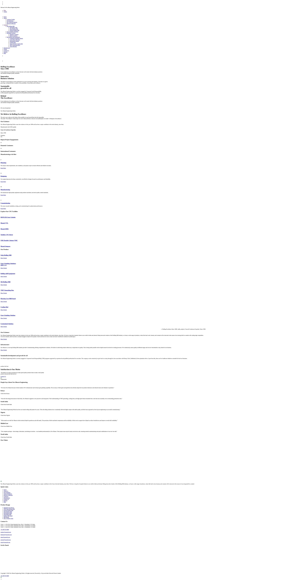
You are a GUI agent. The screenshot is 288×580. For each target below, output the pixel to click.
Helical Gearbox (13, 35)
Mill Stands (6, 517)
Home (5, 16)
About (5, 18)
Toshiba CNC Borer (7, 234)
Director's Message (11, 23)
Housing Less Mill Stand (8, 298)
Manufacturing (5, 189)
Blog (5, 10)
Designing (4, 176)
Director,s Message (8, 495)
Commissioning (5, 203)
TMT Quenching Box (15, 45)
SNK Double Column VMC (9, 240)
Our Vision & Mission (12, 22)
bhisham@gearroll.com (6, 534)
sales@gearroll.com (5, 537)
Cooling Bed (13, 42)
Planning (3, 162)
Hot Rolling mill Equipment (13, 37)
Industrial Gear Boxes (9, 507)
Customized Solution (7, 324)
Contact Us (6, 50)
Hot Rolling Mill (10, 26)
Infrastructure (7, 48)
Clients (5, 11)
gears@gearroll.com (5, 542)
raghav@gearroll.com (6, 532)
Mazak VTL (4, 223)
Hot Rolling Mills (8, 513)
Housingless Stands (14, 41)
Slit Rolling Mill (13, 27)
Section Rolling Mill (14, 30)
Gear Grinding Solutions (12, 31)
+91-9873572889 (5, 529)
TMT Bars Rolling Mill (9, 509)
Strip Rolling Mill (14, 29)
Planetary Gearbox (14, 34)
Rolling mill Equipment (8, 273)
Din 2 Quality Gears (8, 518)
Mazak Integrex (5, 246)
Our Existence (10, 21)
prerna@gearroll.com (6, 539)
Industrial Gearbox (11, 33)
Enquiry (5, 52)
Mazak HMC (5, 229)
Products (6, 25)
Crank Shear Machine (15, 39)
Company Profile (11, 19)
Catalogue (6, 496)
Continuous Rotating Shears (16, 38)
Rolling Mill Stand (8, 515)
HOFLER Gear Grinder (8, 217)
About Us (6, 491)
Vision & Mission (8, 493)
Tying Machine (13, 46)
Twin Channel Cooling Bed (16, 43)
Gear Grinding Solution (8, 315)
